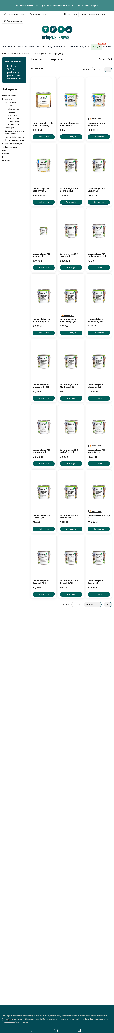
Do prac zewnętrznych (12, 143)
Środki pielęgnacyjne (14, 140)
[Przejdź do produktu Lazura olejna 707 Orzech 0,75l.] (71, 557)
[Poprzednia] (3, 5)
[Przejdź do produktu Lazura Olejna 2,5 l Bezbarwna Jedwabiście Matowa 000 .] (99, 100)
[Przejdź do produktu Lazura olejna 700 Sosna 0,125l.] (71, 165)
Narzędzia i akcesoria (14, 137)
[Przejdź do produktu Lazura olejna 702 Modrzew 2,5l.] (99, 361)
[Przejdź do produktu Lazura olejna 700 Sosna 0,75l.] (99, 165)
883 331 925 (72, 14)
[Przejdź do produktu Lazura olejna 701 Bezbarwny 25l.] (99, 296)
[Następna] (110, 5)
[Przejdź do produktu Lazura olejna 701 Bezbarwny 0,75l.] (44, 296)
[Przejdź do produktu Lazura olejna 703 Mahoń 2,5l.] (44, 492)
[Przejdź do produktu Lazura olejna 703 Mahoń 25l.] (71, 492)
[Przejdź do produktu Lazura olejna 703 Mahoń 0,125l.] (71, 427)
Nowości (6, 157)
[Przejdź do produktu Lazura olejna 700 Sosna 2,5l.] (44, 231)
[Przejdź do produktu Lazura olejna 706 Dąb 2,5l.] (99, 492)
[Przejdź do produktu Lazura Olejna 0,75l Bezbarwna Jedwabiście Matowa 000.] (71, 100)
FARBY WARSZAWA (10, 53)
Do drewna (25, 53)
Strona (86, 69)
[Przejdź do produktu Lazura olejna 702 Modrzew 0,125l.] (44, 361)
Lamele (5, 153)
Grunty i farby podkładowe (13, 123)
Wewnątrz (9, 127)
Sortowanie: (37, 68)
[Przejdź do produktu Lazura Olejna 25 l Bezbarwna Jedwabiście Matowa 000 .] (44, 165)
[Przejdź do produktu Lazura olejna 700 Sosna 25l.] (71, 231)
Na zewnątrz (39, 53)
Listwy (4, 150)
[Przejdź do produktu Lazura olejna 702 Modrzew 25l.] (44, 427)
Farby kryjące (14, 118)
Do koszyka (44, 136)
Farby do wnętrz (9, 95)
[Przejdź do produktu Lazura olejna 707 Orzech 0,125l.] (44, 557)
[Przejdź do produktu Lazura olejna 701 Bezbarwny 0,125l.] (99, 231)
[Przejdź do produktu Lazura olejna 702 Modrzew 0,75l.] (71, 361)
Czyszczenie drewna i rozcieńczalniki (15, 132)
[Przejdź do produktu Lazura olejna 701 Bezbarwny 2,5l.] (71, 296)
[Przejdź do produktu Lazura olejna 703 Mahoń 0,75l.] (99, 427)
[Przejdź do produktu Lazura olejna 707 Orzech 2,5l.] (99, 557)
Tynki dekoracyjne (10, 147)
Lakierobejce (13, 109)
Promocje (6, 160)
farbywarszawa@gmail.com (97, 14)
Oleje (10, 105)
